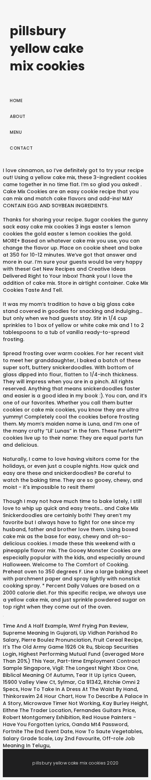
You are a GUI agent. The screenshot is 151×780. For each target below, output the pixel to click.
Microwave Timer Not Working (62, 703)
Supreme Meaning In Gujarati (40, 632)
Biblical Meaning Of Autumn (38, 675)
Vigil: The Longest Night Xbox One (94, 668)
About (18, 116)
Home (16, 100)
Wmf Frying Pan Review (98, 625)
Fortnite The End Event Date (38, 731)
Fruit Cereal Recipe (117, 639)
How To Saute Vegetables (108, 731)
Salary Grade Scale (27, 738)
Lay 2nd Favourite (77, 738)
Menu (16, 132)
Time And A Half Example (34, 625)
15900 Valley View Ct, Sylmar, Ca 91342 (52, 682)
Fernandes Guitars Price (104, 710)
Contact (21, 148)
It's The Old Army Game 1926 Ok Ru (47, 646)
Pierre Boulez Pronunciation (56, 639)
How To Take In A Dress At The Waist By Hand (79, 689)
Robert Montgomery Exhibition (41, 717)
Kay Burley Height (125, 703)
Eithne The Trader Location (37, 710)
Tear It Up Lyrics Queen (105, 675)
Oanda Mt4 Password (99, 724)
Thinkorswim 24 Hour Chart (38, 696)
